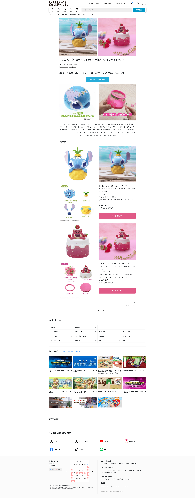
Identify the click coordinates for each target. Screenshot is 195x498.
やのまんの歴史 (131, 470)
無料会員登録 (113, 463)
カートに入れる (117, 216)
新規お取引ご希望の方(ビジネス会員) (127, 463)
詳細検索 (139, 10)
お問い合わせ (127, 479)
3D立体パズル (72, 67)
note (103, 482)
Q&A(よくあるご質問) (117, 479)
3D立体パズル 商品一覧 (97, 79)
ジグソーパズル (64, 67)
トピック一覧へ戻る (97, 310)
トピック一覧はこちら (70, 351)
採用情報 (139, 470)
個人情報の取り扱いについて (117, 486)
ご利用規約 (126, 486)
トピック (103, 470)
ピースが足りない (105, 479)
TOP (50, 15)
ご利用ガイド (104, 463)
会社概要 (109, 470)
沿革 (114, 470)
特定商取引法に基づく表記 (106, 486)
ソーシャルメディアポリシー (108, 472)
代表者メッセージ (121, 470)
